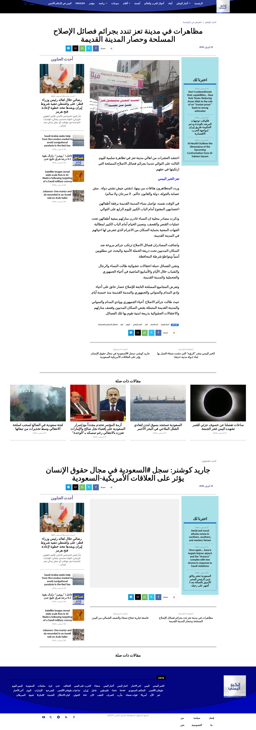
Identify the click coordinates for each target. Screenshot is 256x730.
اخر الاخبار (154, 325)
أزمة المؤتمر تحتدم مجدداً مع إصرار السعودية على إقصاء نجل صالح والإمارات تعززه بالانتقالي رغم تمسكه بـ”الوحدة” (98, 429)
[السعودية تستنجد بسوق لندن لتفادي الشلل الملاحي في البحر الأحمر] (158, 403)
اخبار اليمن (165, 325)
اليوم (128, 325)
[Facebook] (96, 48)
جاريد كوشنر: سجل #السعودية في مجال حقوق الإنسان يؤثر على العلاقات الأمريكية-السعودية (120, 355)
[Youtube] (43, 717)
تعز (122, 325)
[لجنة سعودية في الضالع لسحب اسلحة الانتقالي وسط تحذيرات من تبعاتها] (38, 403)
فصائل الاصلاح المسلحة (108, 325)
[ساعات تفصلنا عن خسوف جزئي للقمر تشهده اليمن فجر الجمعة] (218, 403)
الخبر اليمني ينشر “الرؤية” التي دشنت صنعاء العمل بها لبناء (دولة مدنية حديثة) (186, 355)
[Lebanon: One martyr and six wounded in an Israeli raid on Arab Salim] (78, 196)
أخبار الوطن (210, 22)
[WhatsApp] (82, 48)
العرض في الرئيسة (192, 22)
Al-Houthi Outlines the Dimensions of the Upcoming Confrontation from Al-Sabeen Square (200, 150)
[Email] (75, 48)
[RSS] (66, 717)
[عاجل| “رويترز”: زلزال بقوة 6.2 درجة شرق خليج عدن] (78, 160)
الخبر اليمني (137, 325)
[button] (28, 3)
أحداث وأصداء (69, 96)
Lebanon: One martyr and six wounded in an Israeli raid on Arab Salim (57, 194)
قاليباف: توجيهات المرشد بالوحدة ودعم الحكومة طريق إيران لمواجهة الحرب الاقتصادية (200, 127)
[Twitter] (89, 48)
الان (146, 325)
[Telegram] (69, 48)
